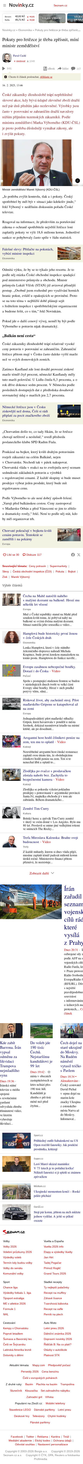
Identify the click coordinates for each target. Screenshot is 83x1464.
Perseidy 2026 (30, 1371)
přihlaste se (46, 77)
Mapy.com (38, 1365)
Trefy (26, 847)
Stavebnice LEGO (20, 1409)
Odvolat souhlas (25, 1444)
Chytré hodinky (57, 1416)
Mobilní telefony (55, 1403)
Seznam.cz (60, 5)
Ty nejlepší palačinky (56, 1287)
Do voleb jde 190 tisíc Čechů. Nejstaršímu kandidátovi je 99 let (41, 1054)
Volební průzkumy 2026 (17, 1251)
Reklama (42, 1436)
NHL (5, 1314)
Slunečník (16, 1390)
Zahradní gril (34, 1397)
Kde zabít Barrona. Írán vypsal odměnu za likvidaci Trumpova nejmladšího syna (10, 1059)
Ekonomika (8, 258)
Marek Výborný (20, 576)
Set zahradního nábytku (55, 1390)
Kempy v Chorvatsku (15, 1328)
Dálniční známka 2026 (57, 1333)
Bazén (29, 1384)
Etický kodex (42, 1440)
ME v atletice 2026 (14, 1303)
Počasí (26, 676)
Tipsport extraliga (13, 1298)
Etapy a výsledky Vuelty (58, 1251)
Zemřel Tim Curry (36, 808)
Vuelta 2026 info (54, 1246)
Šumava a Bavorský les (17, 1339)
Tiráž (66, 1436)
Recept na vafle (53, 1308)
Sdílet (65, 68)
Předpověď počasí (59, 1365)
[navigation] (5, 5)
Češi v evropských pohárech (40, 1377)
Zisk (4, 576)
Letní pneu (64, 1409)
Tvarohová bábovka (56, 1303)
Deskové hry (21, 1416)
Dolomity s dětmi (13, 1355)
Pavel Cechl (19, 55)
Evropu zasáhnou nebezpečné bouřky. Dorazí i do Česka (49, 668)
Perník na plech (53, 1314)
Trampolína (67, 1384)
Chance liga (10, 1287)
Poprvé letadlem (13, 1333)
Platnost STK (52, 1355)
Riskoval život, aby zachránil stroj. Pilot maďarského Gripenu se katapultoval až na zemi (51, 704)
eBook (51, 68)
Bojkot (71, 571)
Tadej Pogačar (52, 1262)
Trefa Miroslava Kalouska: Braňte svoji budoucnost (50, 839)
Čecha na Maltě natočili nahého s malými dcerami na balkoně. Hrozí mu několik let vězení (51, 600)
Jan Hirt (48, 1257)
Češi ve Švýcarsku (14, 1344)
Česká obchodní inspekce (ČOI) (32, 571)
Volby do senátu (13, 1268)
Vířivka (49, 1397)
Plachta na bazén (46, 1384)
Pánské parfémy (40, 1422)
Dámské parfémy (44, 1409)
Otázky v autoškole (55, 1349)
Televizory (38, 1416)
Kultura (27, 813)
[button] (41, 162)
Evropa (6, 544)
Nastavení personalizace (53, 1444)
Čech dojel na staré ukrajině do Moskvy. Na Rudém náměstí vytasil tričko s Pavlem (71, 1056)
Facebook (17, 1436)
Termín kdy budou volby (17, 1262)
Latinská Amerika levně (17, 1349)
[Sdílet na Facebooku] (73, 555)
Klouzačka (31, 1390)
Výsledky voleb (12, 1257)
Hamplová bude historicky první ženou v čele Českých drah (50, 635)
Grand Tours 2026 (55, 1273)
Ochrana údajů (62, 1440)
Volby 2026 (10, 1246)
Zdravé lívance (53, 1298)
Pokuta (60, 571)
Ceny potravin (37, 566)
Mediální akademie (20, 1440)
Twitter (30, 1436)
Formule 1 (9, 1308)
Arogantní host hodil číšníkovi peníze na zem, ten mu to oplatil (51, 739)
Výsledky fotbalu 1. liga (17, 1292)
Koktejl (27, 747)
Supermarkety (58, 566)
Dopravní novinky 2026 (58, 1339)
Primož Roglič (52, 1268)
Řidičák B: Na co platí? (57, 1344)
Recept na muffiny (55, 1292)
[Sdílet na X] (79, 555)
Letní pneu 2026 (54, 1328)
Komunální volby (13, 1273)
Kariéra (55, 1436)
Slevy (5, 571)
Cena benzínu (50, 1371)
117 (79, 68)
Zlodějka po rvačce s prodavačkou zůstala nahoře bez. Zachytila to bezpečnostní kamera (47, 775)
